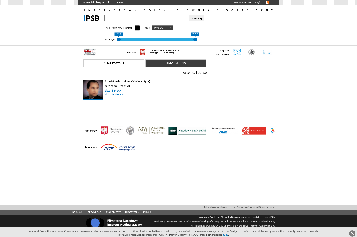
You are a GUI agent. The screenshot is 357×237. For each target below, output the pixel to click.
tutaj (225, 234)
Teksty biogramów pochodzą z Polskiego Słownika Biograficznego (239, 207)
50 (205, 72)
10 (193, 72)
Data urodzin (176, 63)
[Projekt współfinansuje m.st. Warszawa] (273, 130)
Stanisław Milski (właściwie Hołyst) (127, 81)
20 (199, 72)
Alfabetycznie (114, 63)
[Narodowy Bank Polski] (187, 130)
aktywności (94, 211)
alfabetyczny (113, 211)
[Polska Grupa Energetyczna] (118, 147)
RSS (267, 2)
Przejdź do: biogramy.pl (96, 2)
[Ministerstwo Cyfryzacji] (112, 130)
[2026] (195, 39)
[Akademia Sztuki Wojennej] (151, 130)
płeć (147, 27)
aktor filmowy (113, 90)
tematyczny (132, 211)
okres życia (110, 39)
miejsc (147, 211)
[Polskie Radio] (253, 130)
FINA (120, 2)
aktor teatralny (114, 94)
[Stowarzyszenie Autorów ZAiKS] (224, 130)
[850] (119, 39)
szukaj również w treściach (118, 27)
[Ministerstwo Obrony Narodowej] (130, 130)
